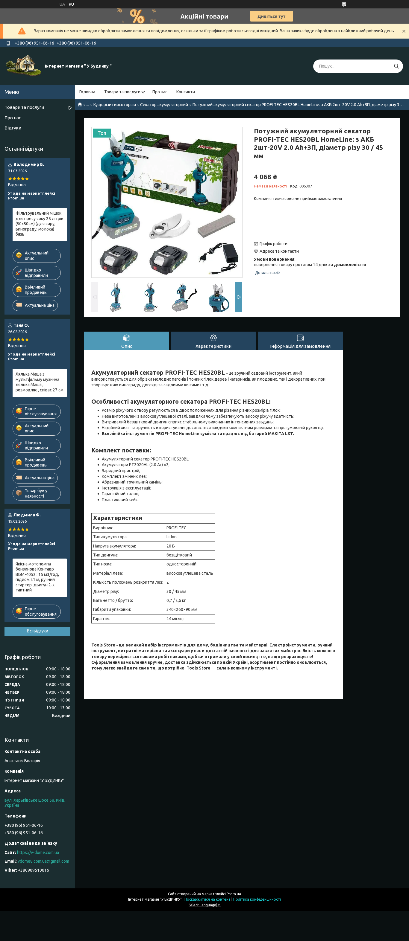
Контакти (185, 91)
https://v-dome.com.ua (38, 852)
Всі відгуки (37, 631)
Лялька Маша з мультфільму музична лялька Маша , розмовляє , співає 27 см (39, 382)
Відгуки (12, 127)
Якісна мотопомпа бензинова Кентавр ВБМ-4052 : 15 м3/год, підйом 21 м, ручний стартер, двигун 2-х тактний (37, 577)
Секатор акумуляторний (164, 104)
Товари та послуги (122, 91)
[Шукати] (396, 66)
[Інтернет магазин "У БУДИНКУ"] (24, 65)
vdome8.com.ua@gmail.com (43, 861)
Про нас (159, 91)
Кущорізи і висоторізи (114, 104)
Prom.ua (234, 894)
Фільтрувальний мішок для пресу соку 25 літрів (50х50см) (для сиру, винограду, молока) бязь (39, 224)
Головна (87, 91)
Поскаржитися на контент (207, 899)
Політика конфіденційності (257, 899)
